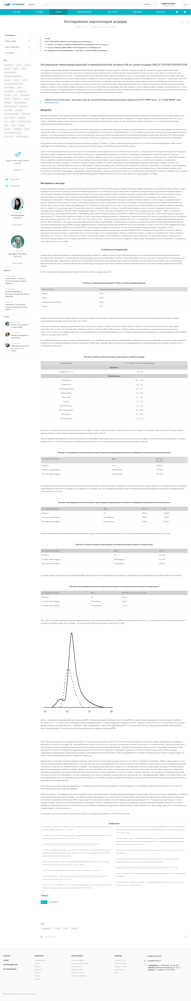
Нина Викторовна (17, 215)
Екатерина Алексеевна (17, 254)
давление (8, 80)
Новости (6, 270)
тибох (6, 125)
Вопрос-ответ (119, 969)
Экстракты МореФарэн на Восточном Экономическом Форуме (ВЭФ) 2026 (17, 294)
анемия (18, 65)
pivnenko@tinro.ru (52, 103)
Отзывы (37, 973)
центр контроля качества (12, 133)
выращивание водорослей (13, 76)
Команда (37, 976)
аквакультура (9, 65)
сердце (12, 121)
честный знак (9, 136)
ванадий (7, 69)
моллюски (8, 102)
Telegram (152, 977)
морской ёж (23, 106)
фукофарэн (18, 129)
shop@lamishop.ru (154, 961)
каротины (74, 928)
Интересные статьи (78, 973)
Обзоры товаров (77, 969)
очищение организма (11, 114)
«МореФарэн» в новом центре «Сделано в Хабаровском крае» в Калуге (16, 307)
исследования (21, 91)
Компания (39, 956)
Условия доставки (121, 963)
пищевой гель (26, 114)
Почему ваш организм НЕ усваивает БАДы (19, 326)
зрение (65, 928)
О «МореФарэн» (40, 960)
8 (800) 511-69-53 (168, 4)
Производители (10, 965)
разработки (22, 117)
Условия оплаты (120, 960)
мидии (26, 99)
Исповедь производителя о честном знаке (20, 337)
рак (6, 121)
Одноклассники (158, 977)
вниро (24, 69)
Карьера (37, 979)
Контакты (38, 966)
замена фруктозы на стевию (14, 84)
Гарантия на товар (121, 966)
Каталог (6, 956)
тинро (14, 125)
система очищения (24, 121)
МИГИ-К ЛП (17, 99)
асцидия (57, 928)
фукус (27, 129)
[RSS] (182, 22)
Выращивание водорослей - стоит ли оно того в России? (20, 348)
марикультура (25, 95)
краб (15, 95)
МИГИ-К (7, 99)
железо (16, 80)
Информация (77, 956)
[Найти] (155, 4)
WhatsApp (163, 977)
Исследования (9, 969)
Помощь (118, 956)
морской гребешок (10, 106)
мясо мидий (8, 110)
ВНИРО (15, 69)
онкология (19, 110)
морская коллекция (20, 102)
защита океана (9, 87)
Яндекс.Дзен (169, 977)
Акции (6, 960)
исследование (46, 928)
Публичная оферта (78, 960)
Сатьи (117, 973)
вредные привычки (10, 72)
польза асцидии (10, 117)
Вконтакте (146, 977)
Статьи (6, 317)
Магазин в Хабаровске (79, 976)
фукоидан (8, 129)
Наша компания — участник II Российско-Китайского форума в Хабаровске (16, 281)
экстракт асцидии (22, 136)
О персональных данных (80, 963)
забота (24, 80)
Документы (38, 969)
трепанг (21, 125)
